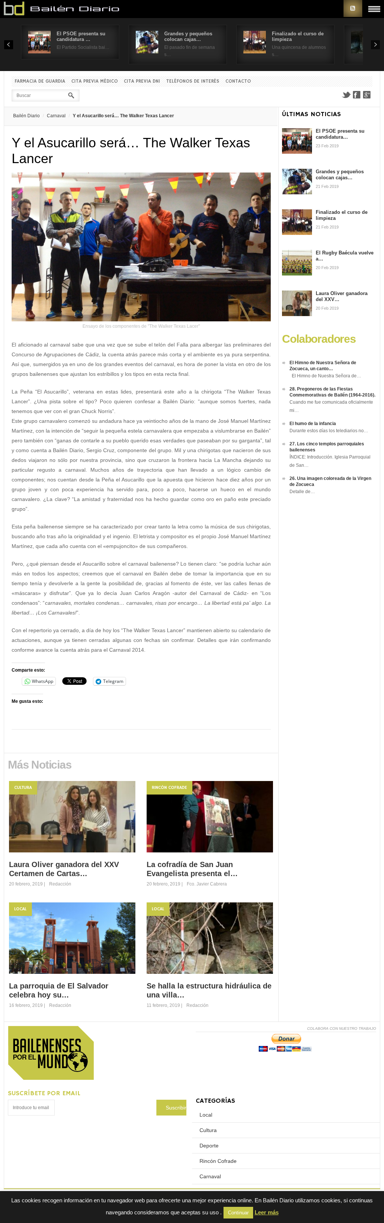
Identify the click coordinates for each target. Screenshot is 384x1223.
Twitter (346, 95)
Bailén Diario (26, 115)
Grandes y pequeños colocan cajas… (188, 36)
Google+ (367, 95)
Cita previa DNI (142, 81)
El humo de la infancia (313, 423)
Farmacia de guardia (40, 81)
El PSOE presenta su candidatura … (81, 36)
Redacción (60, 884)
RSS (353, 8)
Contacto (238, 81)
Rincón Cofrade (169, 787)
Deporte (209, 1146)
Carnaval (56, 115)
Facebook (356, 95)
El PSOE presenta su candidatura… (340, 134)
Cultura (23, 787)
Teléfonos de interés (192, 81)
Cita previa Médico (94, 81)
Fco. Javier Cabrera (207, 884)
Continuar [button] (238, 1212)
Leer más (267, 1212)
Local (20, 909)
